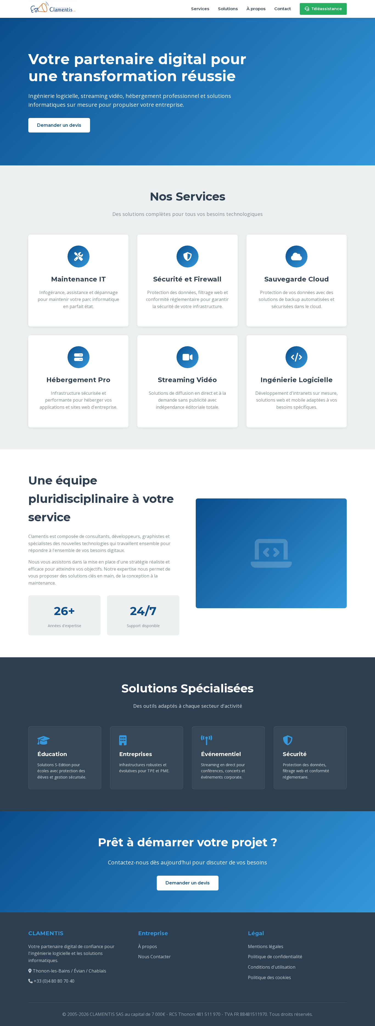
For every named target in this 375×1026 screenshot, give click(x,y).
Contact (282, 8)
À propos (256, 8)
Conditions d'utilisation (271, 967)
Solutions (228, 8)
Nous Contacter (154, 957)
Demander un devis (59, 125)
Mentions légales (265, 946)
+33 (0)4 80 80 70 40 (54, 981)
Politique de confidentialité (275, 957)
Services (200, 8)
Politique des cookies (269, 977)
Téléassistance (326, 8)
